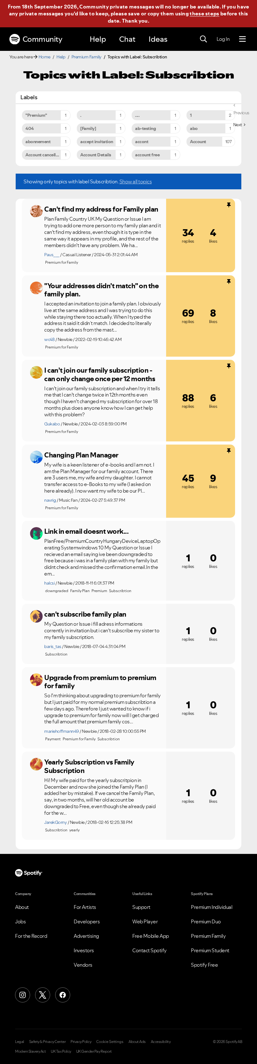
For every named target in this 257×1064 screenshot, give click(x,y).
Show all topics (135, 181)
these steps (204, 13)
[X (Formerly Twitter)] (42, 994)
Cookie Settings (109, 1041)
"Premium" (36, 115)
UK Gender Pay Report (94, 1051)
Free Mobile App (150, 935)
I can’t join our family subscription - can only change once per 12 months (99, 374)
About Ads (137, 1041)
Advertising (86, 935)
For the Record (31, 935)
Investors (84, 950)
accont (141, 141)
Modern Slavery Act (30, 1051)
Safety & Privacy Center (47, 1041)
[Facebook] (62, 994)
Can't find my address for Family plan (101, 209)
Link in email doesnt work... (86, 531)
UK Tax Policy (61, 1051)
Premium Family (86, 57)
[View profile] (36, 211)
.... (137, 115)
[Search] (203, 39)
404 (29, 128)
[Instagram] (22, 994)
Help (98, 39)
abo (194, 128)
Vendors (83, 964)
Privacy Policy (81, 1041)
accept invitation (96, 141)
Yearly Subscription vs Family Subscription (89, 766)
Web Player (145, 921)
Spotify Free (204, 964)
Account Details (95, 155)
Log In (223, 38)
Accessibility (161, 1041)
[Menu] (242, 39)
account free (147, 155)
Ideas (158, 39)
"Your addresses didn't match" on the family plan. (101, 290)
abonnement (37, 141)
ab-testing (145, 128)
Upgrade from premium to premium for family (100, 681)
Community (42, 39)
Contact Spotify (149, 950)
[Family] (88, 128)
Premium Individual (211, 907)
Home (44, 57)
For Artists (85, 907)
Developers (87, 921)
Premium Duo (206, 921)
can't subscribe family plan (85, 614)
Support (141, 907)
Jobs (20, 921)
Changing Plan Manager (81, 455)
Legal (19, 1041)
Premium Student (210, 950)
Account (198, 141)
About (22, 907)
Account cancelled (43, 155)
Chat (127, 39)
